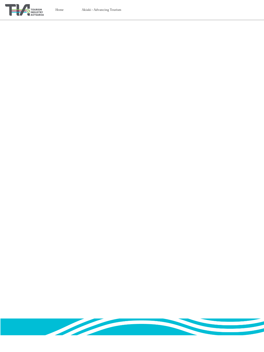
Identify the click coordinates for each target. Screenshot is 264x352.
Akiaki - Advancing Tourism (101, 10)
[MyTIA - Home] (24, 10)
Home (59, 10)
